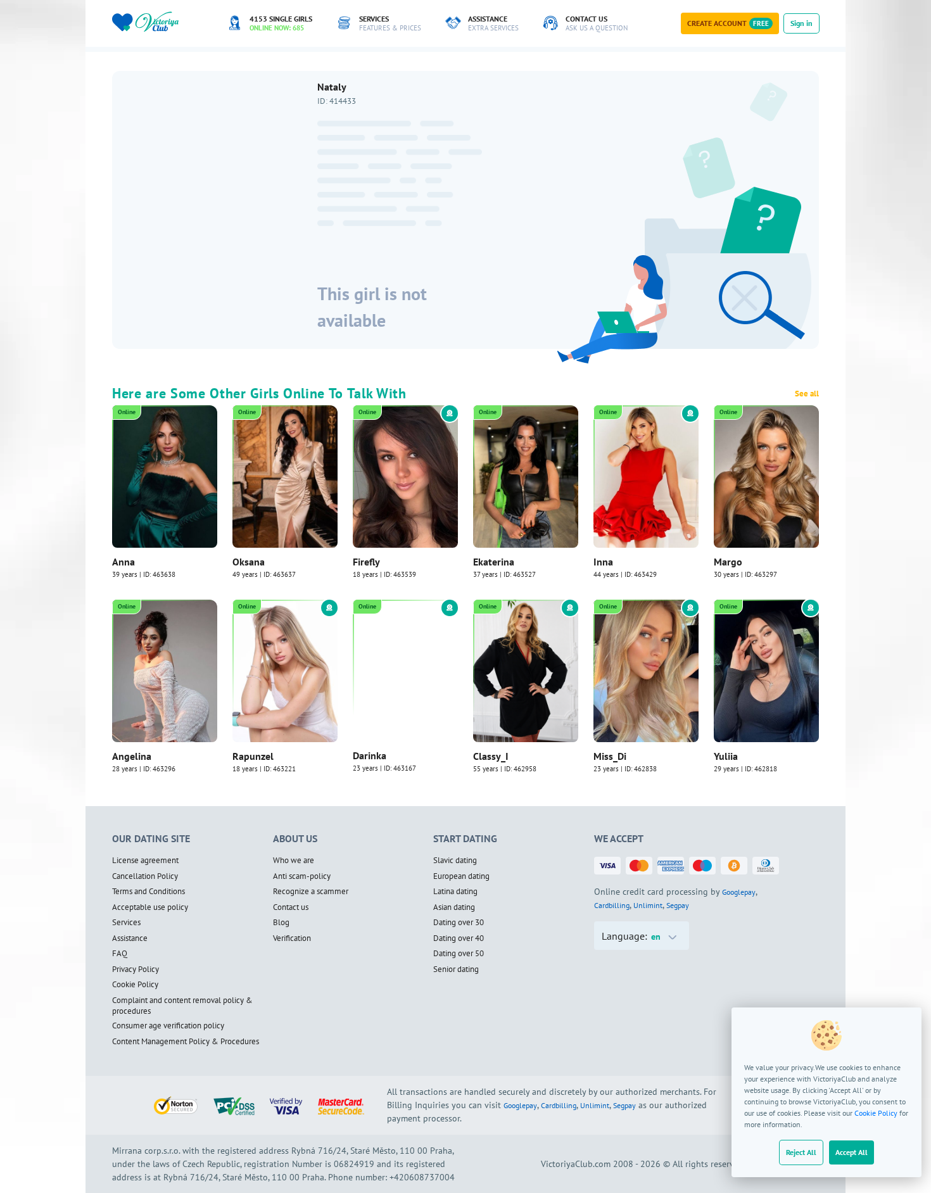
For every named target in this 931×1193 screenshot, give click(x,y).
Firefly (366, 561)
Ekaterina (493, 561)
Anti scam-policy (302, 876)
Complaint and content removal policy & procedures (182, 1005)
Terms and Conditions (148, 892)
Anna (123, 561)
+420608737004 (422, 1177)
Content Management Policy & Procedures (185, 1042)
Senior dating (456, 969)
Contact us (290, 907)
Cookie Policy (875, 1113)
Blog (281, 923)
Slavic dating (455, 860)
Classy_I (491, 756)
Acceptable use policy (150, 907)
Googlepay (739, 892)
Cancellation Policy (145, 876)
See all (807, 394)
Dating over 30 (458, 923)
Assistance (130, 938)
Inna (603, 561)
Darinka (369, 756)
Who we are (293, 860)
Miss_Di (609, 756)
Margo (728, 561)
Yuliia (726, 756)
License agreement (145, 860)
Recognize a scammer (310, 892)
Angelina (131, 756)
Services (126, 923)
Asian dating (454, 907)
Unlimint (647, 905)
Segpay (677, 905)
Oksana (248, 561)
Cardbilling (612, 905)
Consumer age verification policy (168, 1026)
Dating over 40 (458, 938)
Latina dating (455, 892)
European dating (461, 876)
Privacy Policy (135, 969)
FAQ (119, 954)
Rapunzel (253, 756)
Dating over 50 (458, 954)
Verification (292, 938)
